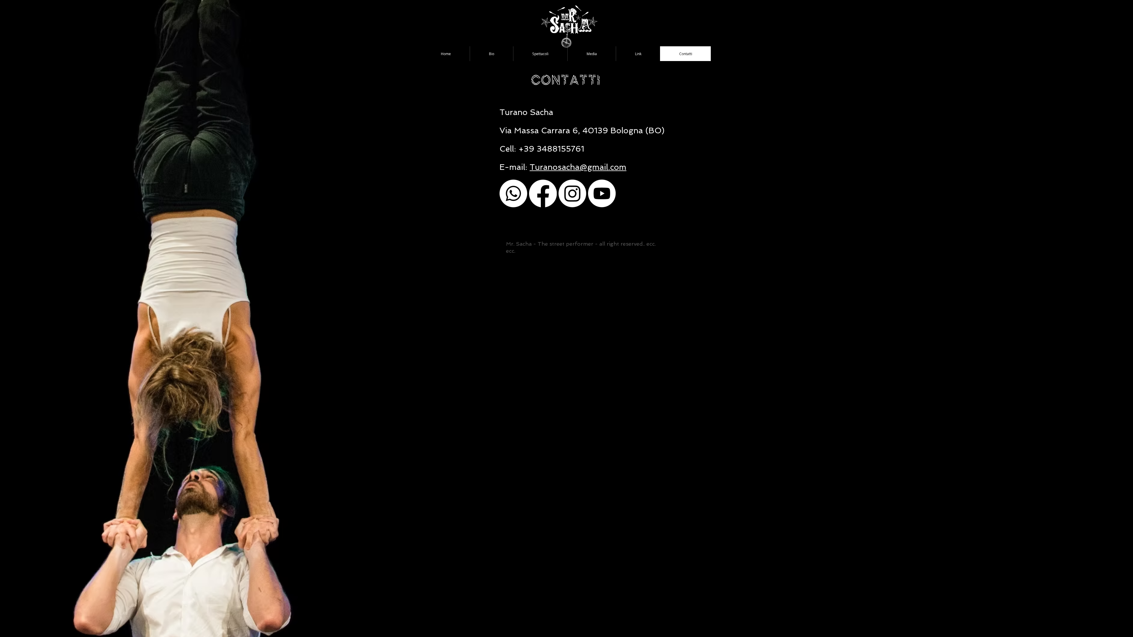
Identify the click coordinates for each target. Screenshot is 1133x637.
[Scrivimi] (513, 193)
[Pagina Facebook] (543, 193)
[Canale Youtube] (602, 193)
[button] (540, 53)
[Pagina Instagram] (572, 193)
